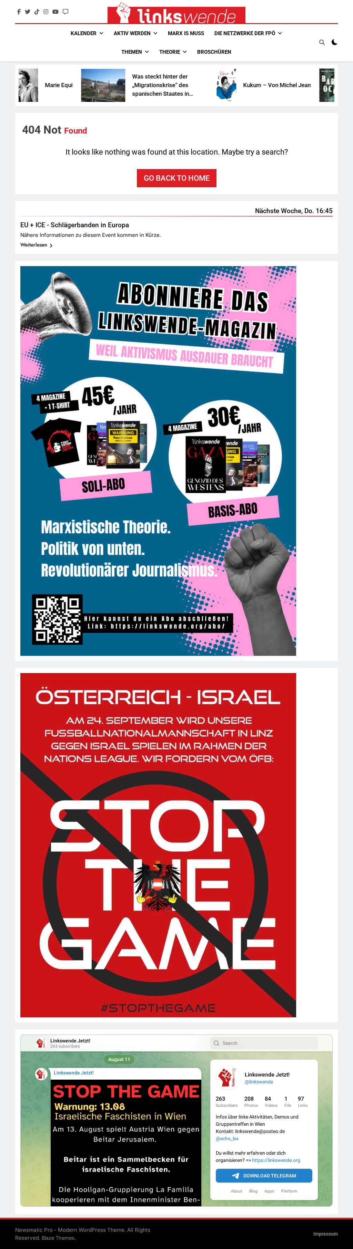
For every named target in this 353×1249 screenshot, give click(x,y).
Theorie (169, 52)
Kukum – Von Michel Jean (235, 85)
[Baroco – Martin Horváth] (288, 85)
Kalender (84, 33)
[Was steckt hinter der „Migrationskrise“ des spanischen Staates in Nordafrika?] (62, 85)
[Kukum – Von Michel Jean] (185, 85)
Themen (131, 52)
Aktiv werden (132, 33)
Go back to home (177, 178)
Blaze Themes (58, 1238)
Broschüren (214, 52)
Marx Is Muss (186, 33)
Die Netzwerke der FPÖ (244, 33)
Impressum (325, 1234)
